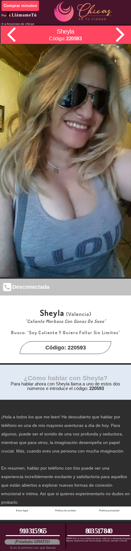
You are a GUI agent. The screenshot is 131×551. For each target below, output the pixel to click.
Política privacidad (109, 510)
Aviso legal (22, 510)
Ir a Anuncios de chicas (18, 24)
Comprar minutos (20, 5)
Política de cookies (65, 510)
